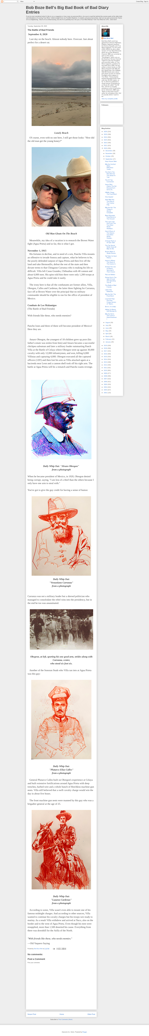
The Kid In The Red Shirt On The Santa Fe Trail (110, 174)
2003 (105, 390)
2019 (105, 345)
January (108, 342)
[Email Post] (53, 948)
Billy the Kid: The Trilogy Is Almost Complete (110, 210)
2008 (105, 376)
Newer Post (32, 1014)
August (108, 322)
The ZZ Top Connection (109, 181)
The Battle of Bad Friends (110, 286)
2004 (105, 387)
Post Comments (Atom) (65, 1019)
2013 (105, 362)
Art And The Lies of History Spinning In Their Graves (110, 269)
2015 (105, 356)
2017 (105, 351)
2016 (105, 354)
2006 (105, 381)
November (109, 153)
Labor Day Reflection (109, 290)
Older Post (91, 1014)
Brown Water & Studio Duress (110, 252)
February (109, 339)
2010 (105, 370)
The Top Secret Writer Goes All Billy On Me (110, 247)
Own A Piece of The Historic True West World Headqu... (110, 234)
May (107, 331)
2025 (105, 134)
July (107, 325)
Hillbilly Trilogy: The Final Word (111, 193)
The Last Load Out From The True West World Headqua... (110, 225)
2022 (105, 142)
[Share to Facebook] (63, 949)
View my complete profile (110, 98)
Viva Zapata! (109, 197)
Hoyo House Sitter (111, 161)
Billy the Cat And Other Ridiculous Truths (110, 166)
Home (62, 1014)
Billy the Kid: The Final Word (110, 295)
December (109, 150)
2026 (105, 131)
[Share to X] (61, 949)
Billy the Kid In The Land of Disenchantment (111, 316)
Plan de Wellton (110, 274)
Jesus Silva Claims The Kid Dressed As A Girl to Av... (110, 187)
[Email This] (57, 949)
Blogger (84, 1032)
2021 (105, 145)
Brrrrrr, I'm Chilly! (110, 306)
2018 (105, 348)
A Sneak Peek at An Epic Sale (110, 241)
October (108, 156)
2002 (105, 392)
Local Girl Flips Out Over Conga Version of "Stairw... (110, 301)
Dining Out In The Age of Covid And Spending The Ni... (110, 280)
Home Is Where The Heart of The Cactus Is (110, 262)
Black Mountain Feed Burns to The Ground (110, 217)
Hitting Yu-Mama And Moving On (111, 310)
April (107, 333)
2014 (105, 359)
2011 (105, 367)
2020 (105, 148)
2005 (105, 384)
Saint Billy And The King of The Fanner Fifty (109, 202)
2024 (105, 137)
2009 (105, 373)
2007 (105, 379)
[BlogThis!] (59, 949)
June (107, 328)
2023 (105, 140)
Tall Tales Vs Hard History (111, 257)
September (109, 159)
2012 (105, 365)
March (108, 336)
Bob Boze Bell (108, 38)
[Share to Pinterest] (65, 949)
